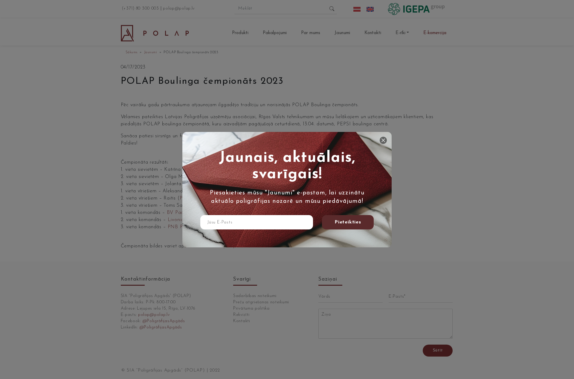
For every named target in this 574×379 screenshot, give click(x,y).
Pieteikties (348, 222)
